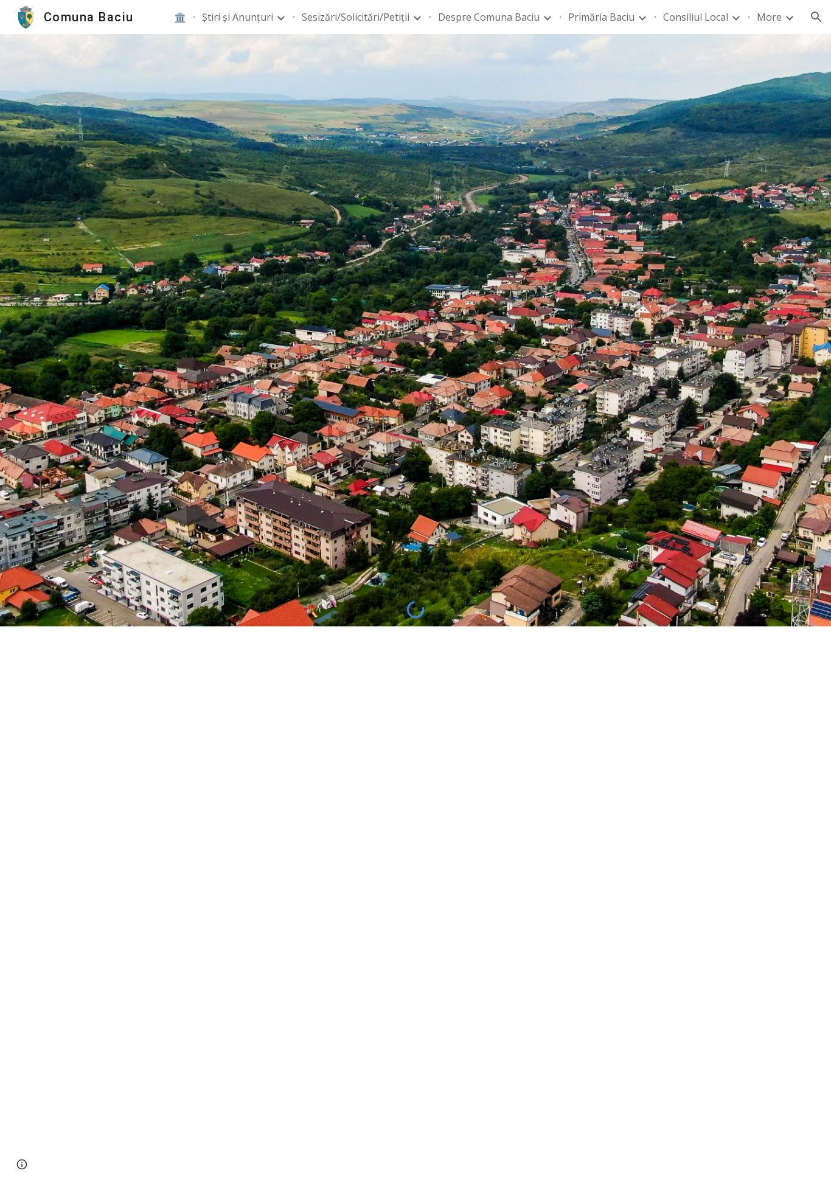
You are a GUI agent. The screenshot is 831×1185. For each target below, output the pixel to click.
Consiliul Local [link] (695, 17)
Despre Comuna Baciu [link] (489, 17)
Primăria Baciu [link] (601, 17)
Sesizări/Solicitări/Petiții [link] (355, 17)
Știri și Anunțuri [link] (237, 17)
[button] (816, 17)
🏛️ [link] (180, 17)
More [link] (769, 17)
